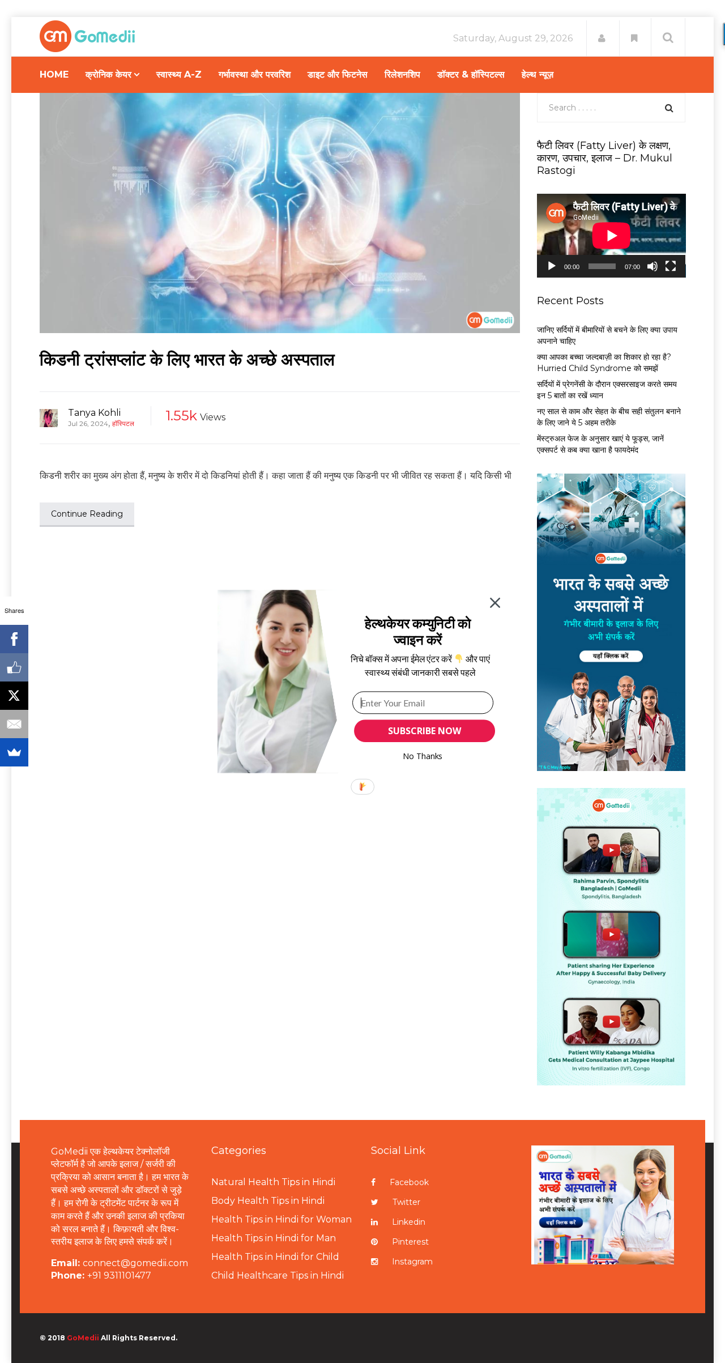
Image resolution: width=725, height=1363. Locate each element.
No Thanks (423, 756)
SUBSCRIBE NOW (424, 731)
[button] (418, 631)
